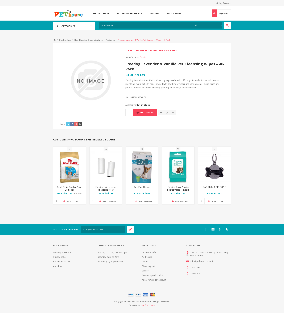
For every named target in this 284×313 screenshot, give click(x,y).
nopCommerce (148, 305)
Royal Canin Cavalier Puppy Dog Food (70, 188)
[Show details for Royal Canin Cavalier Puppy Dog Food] (69, 167)
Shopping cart (148, 266)
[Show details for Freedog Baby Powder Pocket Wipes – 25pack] (178, 167)
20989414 (195, 273)
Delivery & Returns (62, 252)
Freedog (143, 57)
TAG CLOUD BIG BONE (214, 187)
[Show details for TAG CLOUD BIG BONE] (214, 167)
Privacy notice (60, 256)
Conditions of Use (61, 261)
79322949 (195, 267)
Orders (145, 261)
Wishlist (145, 270)
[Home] (54, 40)
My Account (225, 3)
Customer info (149, 252)
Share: (62, 124)
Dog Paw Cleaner (142, 187)
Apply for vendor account (154, 279)
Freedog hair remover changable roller (105, 188)
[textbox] (146, 25)
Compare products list (152, 275)
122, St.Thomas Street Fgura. (204, 252)
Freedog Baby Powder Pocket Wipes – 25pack (178, 188)
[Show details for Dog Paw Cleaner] (142, 167)
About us (57, 266)
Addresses (147, 256)
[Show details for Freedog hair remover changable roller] (106, 167)
